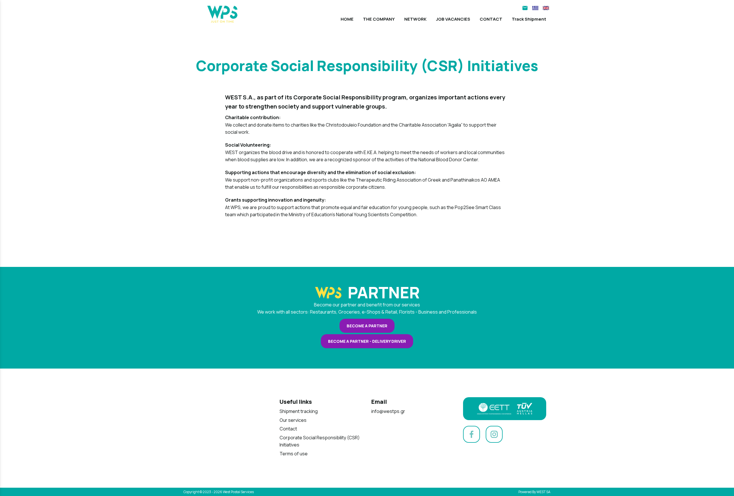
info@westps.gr (388, 411)
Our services (293, 420)
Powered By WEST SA (534, 491)
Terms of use (294, 453)
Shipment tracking (299, 411)
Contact (288, 429)
